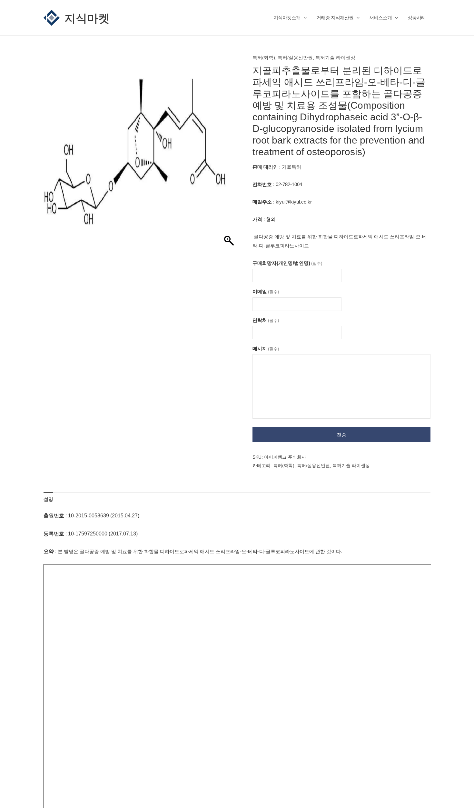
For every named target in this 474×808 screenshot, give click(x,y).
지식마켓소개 (287, 17)
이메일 (265, 291)
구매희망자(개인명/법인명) (287, 263)
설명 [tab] (48, 499)
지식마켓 (87, 18)
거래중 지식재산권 (334, 17)
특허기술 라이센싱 (335, 57)
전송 (341, 434)
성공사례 (417, 17)
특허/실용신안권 (295, 57)
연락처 (265, 320)
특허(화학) (263, 57)
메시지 (265, 348)
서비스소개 (380, 17)
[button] (304, 17)
